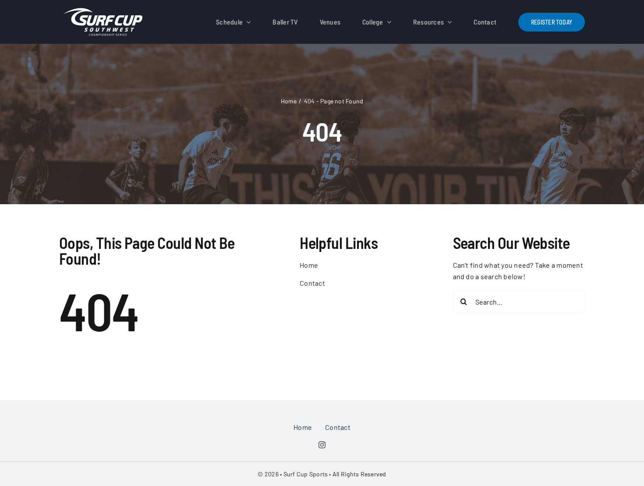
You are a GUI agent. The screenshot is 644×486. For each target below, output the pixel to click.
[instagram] (322, 444)
